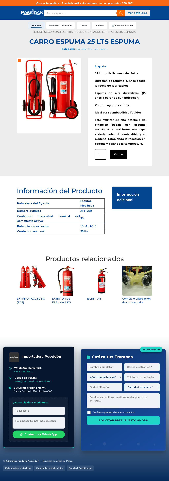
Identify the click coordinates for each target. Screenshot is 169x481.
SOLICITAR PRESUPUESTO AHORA (123, 420)
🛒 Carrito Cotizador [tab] (122, 25)
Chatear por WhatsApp (40, 434)
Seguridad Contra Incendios (66, 31)
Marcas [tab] (83, 25)
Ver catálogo (137, 13)
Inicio (37, 31)
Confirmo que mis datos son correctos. (114, 412)
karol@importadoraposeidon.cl (33, 381)
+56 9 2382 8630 (23, 371)
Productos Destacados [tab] (60, 25)
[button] (75, 63)
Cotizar (118, 154)
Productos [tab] (36, 25)
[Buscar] (121, 13)
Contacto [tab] (99, 25)
